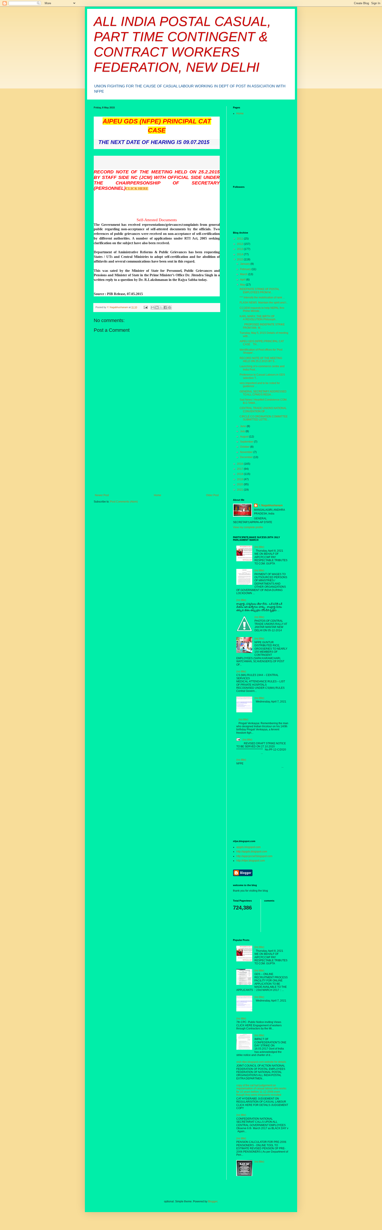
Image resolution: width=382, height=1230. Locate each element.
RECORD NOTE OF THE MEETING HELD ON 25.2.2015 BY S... (261, 360)
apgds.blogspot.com (248, 847)
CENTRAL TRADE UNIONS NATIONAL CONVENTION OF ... (263, 410)
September (247, 441)
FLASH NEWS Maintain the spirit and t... (264, 302)
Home (157, 495)
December (246, 457)
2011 (240, 238)
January (245, 263)
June (243, 426)
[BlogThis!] (157, 307)
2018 (240, 474)
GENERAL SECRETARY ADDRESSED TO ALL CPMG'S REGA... (263, 393)
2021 (240, 489)
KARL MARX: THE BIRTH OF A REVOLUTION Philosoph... (258, 318)
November (246, 452)
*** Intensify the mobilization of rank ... (262, 297)
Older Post (212, 495)
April (243, 279)
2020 (240, 484)
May (243, 284)
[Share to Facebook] (165, 307)
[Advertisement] (157, 460)
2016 (240, 463)
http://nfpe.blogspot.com (250, 860)
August (244, 436)
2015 (240, 259)
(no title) (259, 547)
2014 (240, 254)
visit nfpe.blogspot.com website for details (261, 1061)
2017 (240, 468)
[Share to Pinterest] (169, 307)
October (245, 446)
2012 (240, 244)
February (246, 269)
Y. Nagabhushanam (270, 505)
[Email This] (153, 307)
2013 (240, 249)
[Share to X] (161, 307)
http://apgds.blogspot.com (251, 851)
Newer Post (102, 495)
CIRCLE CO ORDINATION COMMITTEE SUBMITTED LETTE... (264, 418)
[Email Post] (145, 307)
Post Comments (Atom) (124, 501)
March (244, 274)
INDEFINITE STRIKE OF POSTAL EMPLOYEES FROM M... (259, 291)
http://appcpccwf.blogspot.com (254, 856)
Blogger (212, 1201)
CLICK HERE (137, 188)
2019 (240, 479)
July (243, 431)
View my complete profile (248, 527)
